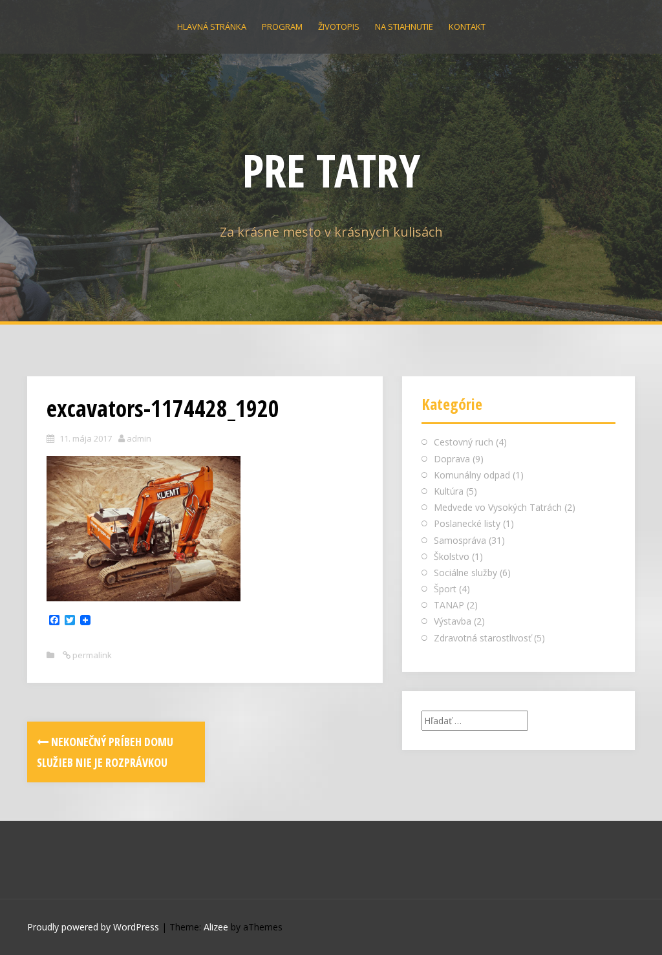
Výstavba (452, 621)
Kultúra (449, 491)
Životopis (338, 26)
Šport (445, 589)
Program (282, 26)
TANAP (449, 605)
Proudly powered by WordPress (93, 927)
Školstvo (451, 556)
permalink (91, 655)
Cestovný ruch (463, 442)
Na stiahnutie (404, 26)
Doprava (452, 459)
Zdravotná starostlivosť (482, 638)
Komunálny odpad (472, 475)
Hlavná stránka (211, 26)
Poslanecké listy (467, 523)
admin (139, 438)
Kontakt (467, 26)
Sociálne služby (465, 572)
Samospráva (460, 540)
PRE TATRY (331, 170)
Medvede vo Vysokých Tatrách (498, 507)
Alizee (216, 927)
